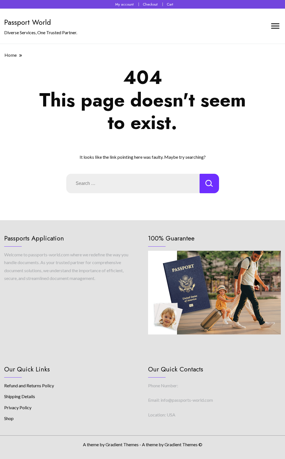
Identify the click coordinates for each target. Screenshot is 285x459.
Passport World (27, 22)
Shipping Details (19, 396)
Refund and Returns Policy (29, 385)
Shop (9, 418)
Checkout (150, 4)
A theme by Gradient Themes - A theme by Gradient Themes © (142, 444)
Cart (170, 4)
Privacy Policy (17, 407)
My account (124, 4)
